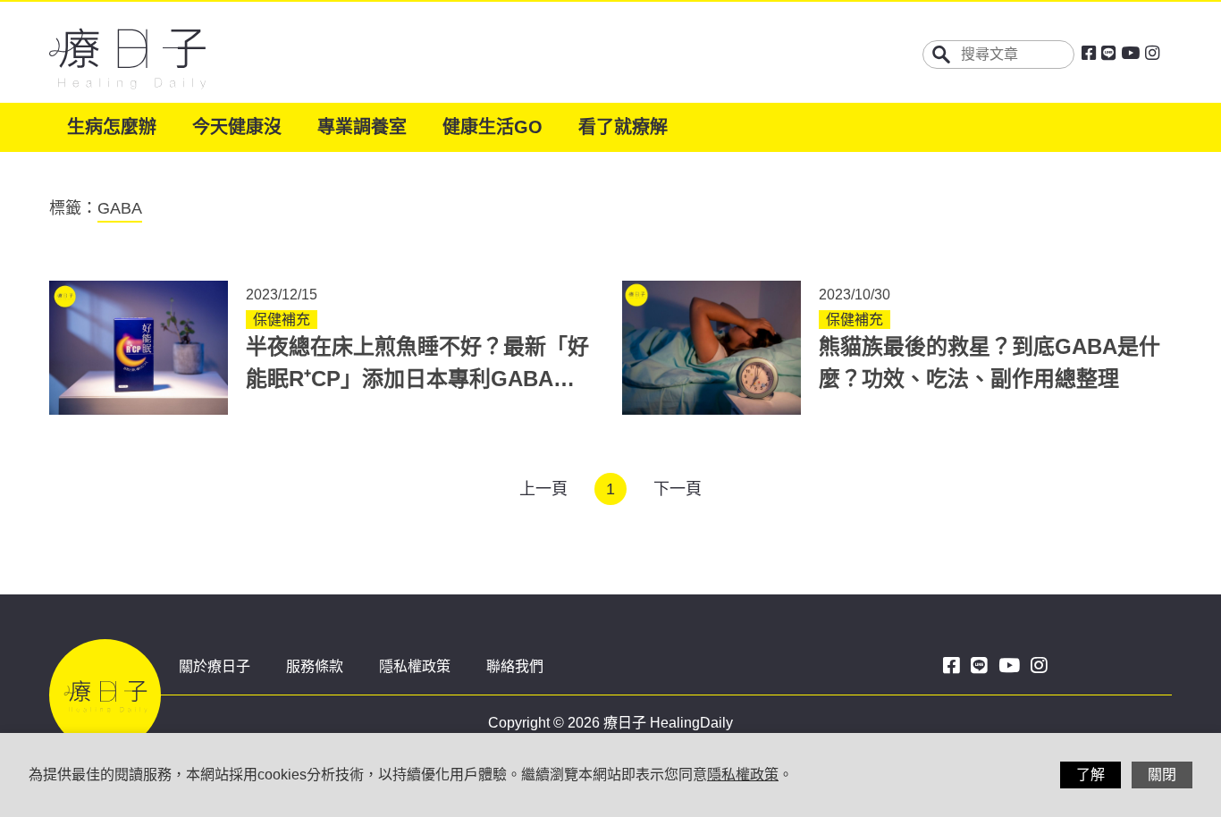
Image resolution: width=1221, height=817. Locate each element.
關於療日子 (214, 666)
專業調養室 (362, 127)
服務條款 (314, 666)
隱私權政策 (415, 666)
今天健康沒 (237, 127)
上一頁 (543, 489)
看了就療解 (623, 127)
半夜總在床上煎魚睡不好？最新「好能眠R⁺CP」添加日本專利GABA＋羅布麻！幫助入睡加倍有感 (417, 378)
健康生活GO (492, 127)
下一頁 (677, 489)
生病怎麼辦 (111, 127)
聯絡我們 (514, 666)
